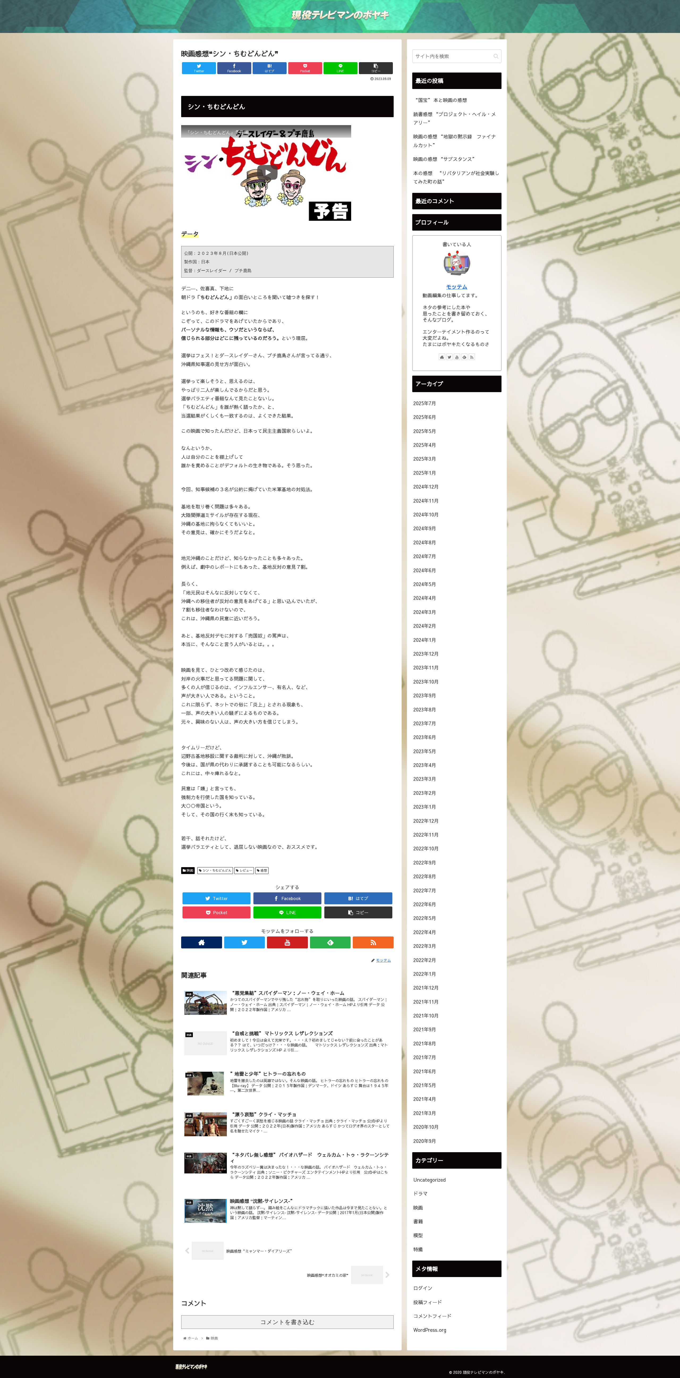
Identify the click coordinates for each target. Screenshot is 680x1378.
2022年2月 (424, 959)
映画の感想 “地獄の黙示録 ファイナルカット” (454, 140)
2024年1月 (424, 639)
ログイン (422, 1288)
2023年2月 (424, 793)
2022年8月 (424, 876)
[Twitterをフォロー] (244, 942)
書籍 (418, 1221)
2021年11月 (426, 1001)
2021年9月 (424, 1029)
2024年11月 (426, 500)
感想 (263, 870)
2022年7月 (424, 890)
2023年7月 (424, 723)
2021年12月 (426, 987)
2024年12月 (426, 486)
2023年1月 (424, 806)
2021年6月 (424, 1071)
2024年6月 (424, 570)
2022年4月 (424, 931)
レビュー (245, 870)
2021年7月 (424, 1057)
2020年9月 (424, 1140)
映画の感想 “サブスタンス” (445, 159)
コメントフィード (432, 1316)
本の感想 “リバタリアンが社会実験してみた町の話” (456, 177)
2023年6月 (424, 737)
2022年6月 (424, 904)
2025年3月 (424, 458)
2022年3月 (424, 946)
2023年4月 (424, 765)
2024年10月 (426, 514)
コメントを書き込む (287, 1322)
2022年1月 (424, 973)
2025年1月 (424, 472)
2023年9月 (424, 695)
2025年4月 (424, 445)
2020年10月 (426, 1126)
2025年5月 (424, 430)
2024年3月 (424, 612)
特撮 (418, 1249)
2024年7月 (424, 556)
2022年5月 (424, 918)
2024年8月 (424, 542)
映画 (189, 870)
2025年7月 (424, 403)
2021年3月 (424, 1113)
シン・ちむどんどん (216, 870)
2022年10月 (426, 848)
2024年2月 (424, 625)
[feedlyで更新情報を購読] (330, 942)
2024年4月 (424, 598)
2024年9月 (424, 528)
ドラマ (420, 1193)
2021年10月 (426, 1015)
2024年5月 (424, 584)
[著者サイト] (201, 942)
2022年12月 (426, 820)
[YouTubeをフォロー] (287, 942)
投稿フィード (427, 1302)
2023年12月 (426, 653)
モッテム (457, 286)
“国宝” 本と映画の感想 (440, 100)
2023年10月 (426, 681)
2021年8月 (424, 1043)
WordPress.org (429, 1329)
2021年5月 (424, 1085)
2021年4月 (424, 1099)
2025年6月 (424, 417)
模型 (418, 1235)
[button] (496, 56)
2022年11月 (426, 834)
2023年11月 (426, 667)
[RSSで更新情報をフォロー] (373, 942)
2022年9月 (424, 862)
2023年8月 (424, 709)
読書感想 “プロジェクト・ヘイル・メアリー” (454, 118)
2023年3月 (424, 778)
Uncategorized (429, 1179)
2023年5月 (424, 751)
